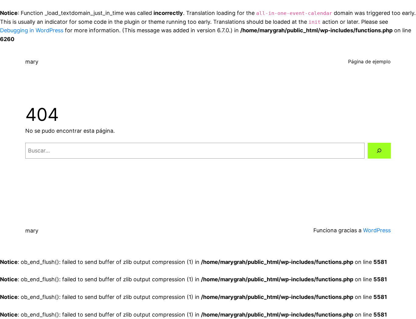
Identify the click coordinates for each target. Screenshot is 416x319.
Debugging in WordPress (31, 30)
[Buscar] (379, 151)
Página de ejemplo (369, 61)
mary (31, 61)
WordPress (377, 230)
